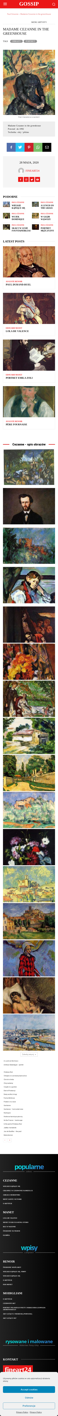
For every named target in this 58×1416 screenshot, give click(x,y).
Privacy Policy (22, 1412)
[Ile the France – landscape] (29, 1032)
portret (30, 41)
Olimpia (6, 1235)
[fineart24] (22, 171)
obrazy (16, 41)
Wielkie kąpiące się (18, 206)
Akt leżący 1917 (9, 1318)
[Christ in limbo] (29, 624)
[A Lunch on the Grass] (35, 204)
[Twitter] (20, 147)
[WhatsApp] (37, 147)
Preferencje (29, 1405)
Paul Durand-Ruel (18, 284)
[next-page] (9, 1140)
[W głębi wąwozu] (35, 215)
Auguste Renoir (14, 281)
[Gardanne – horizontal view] (29, 921)
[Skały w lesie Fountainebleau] (6, 227)
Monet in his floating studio (15, 1222)
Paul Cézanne (12, 14)
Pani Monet (7, 1284)
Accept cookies (29, 1389)
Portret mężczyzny (47, 229)
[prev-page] (5, 1140)
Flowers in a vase (10, 1102)
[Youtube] (37, 179)
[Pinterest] (29, 147)
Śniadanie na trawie (11, 1231)
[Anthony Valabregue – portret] (29, 506)
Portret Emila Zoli (19, 378)
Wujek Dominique (18, 218)
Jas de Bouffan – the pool (12, 1131)
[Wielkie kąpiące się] (6, 204)
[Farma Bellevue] (29, 810)
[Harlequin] (29, 958)
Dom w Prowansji (9, 1090)
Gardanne (7, 1105)
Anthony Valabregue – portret (13, 1065)
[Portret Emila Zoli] (29, 355)
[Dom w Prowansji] (29, 736)
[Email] (46, 147)
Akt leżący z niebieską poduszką (17, 1314)
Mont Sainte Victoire (12, 1199)
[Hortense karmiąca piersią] (29, 995)
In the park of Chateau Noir (13, 1124)
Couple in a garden (10, 1087)
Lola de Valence (17, 331)
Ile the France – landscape (13, 1120)
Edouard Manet (14, 328)
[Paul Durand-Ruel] (29, 261)
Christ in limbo (9, 1079)
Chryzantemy (8, 1083)
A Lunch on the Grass (47, 206)
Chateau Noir (8, 1072)
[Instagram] (26, 179)
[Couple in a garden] (29, 699)
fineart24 (32, 170)
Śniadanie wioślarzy (12, 1267)
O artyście (7, 1203)
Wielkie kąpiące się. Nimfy (14, 1271)
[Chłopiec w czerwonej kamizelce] (29, 585)
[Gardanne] (29, 884)
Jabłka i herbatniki (10, 1128)
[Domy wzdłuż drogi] (29, 773)
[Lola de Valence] (29, 308)
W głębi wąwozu (46, 218)
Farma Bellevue (9, 1098)
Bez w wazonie (9, 1226)
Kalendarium (8, 1135)
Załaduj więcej (28, 1054)
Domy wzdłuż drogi (10, 1094)
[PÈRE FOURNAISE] (29, 401)
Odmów (29, 1397)
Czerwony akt (9, 1303)
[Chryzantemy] (29, 661)
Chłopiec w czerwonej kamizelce (15, 1076)
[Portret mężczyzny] (35, 227)
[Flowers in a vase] (29, 847)
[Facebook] (11, 147)
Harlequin (7, 1113)
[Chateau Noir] (29, 545)
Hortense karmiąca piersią (13, 1116)
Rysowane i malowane (29, 1341)
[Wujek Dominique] (6, 215)
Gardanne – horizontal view (13, 1109)
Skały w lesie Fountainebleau (21, 229)
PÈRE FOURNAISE (16, 424)
